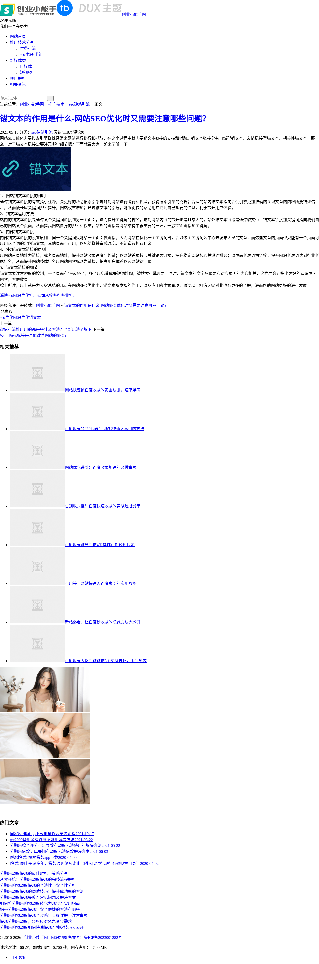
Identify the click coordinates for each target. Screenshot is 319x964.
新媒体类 (18, 60)
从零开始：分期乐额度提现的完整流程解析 (38, 879)
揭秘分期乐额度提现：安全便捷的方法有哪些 (40, 909)
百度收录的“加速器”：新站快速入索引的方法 (104, 429)
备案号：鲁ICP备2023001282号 (95, 937)
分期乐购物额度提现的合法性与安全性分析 (38, 885)
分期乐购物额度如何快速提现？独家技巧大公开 (42, 927)
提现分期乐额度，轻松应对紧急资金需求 (36, 921)
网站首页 (18, 36)
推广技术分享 (22, 42)
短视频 (26, 72)
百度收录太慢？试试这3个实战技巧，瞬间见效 (106, 661)
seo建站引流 (30, 54)
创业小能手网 (134, 14)
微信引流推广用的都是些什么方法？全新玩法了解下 (46, 329)
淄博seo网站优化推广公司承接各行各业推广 (38, 295)
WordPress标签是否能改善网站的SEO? (33, 335)
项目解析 (18, 78)
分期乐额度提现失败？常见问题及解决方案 (38, 897)
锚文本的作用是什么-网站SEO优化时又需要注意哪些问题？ (105, 118)
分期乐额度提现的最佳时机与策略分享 (34, 873)
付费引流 (28, 48)
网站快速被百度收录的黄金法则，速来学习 (103, 390)
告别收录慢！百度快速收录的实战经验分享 (103, 506)
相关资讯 (18, 84)
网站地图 (59, 937)
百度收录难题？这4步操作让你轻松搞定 (100, 545)
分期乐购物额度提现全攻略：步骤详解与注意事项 (44, 915)
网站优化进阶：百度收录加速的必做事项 (101, 467)
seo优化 (6, 317)
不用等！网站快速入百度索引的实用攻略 (101, 583)
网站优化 (21, 317)
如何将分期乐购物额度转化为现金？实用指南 (40, 903)
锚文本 (35, 317)
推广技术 (56, 104)
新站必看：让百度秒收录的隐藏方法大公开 (103, 622)
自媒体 (26, 66)
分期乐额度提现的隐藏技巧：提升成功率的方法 (42, 891)
